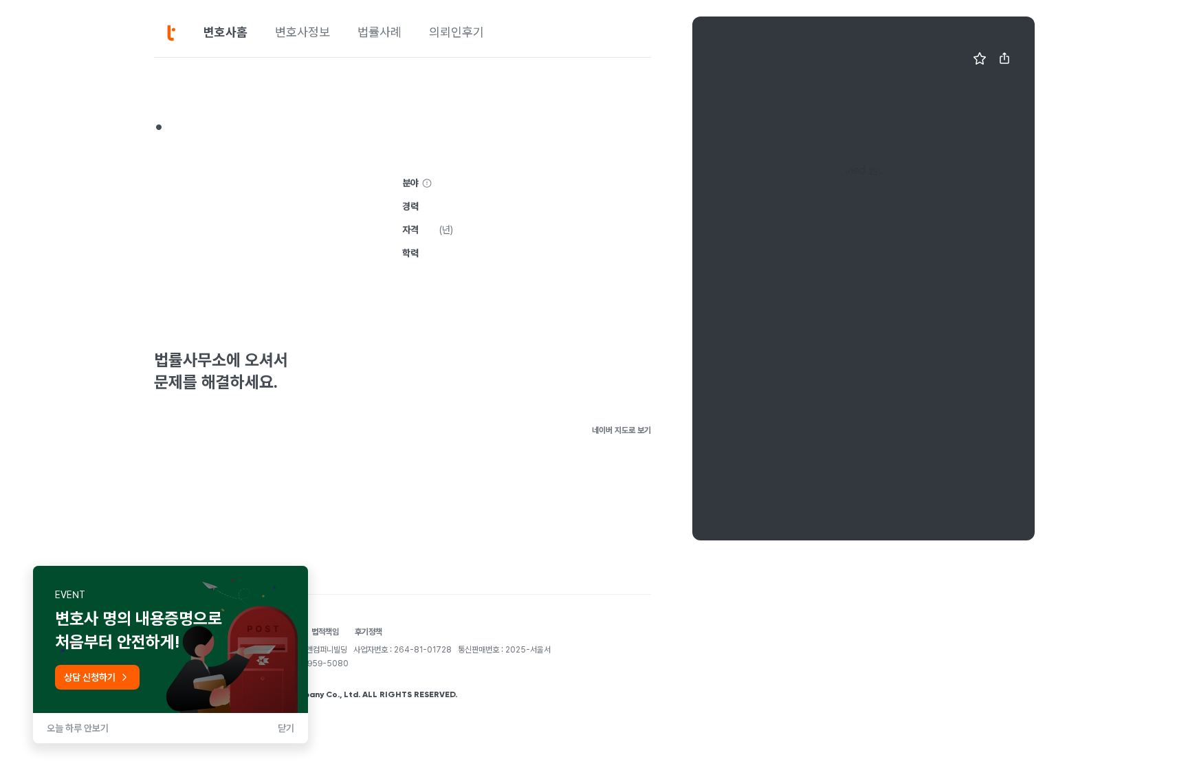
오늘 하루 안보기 (78, 728)
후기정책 (368, 632)
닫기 (286, 728)
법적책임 (325, 632)
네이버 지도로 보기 (621, 430)
